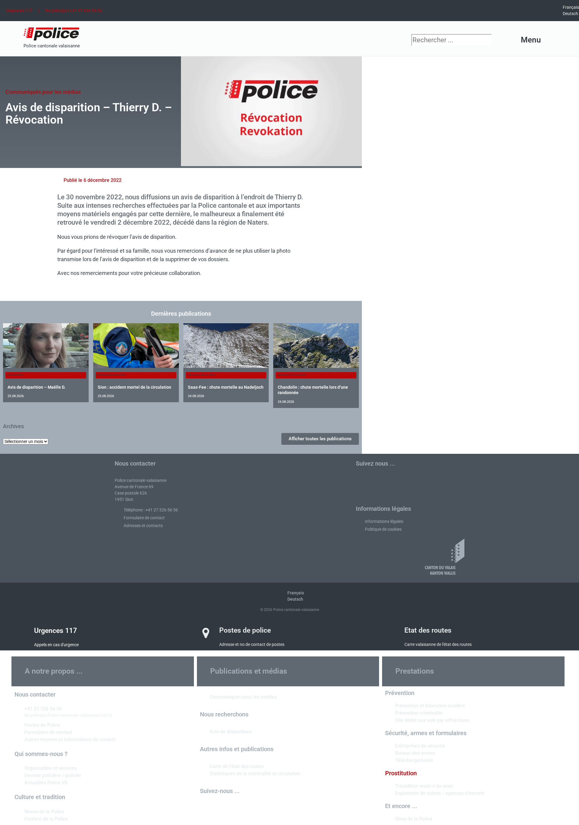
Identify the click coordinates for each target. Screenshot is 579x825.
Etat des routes (427, 630)
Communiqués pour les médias (43, 92)
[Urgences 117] (21, 633)
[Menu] (551, 40)
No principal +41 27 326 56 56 (74, 10)
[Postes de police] (206, 633)
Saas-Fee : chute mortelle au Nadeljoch (226, 387)
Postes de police (245, 630)
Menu (531, 39)
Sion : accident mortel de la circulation (134, 387)
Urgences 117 (19, 10)
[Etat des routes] (391, 633)
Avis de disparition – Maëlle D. (36, 387)
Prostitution (401, 773)
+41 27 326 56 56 (43, 709)
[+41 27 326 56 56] (17, 708)
